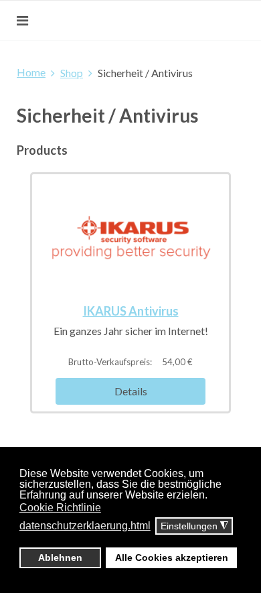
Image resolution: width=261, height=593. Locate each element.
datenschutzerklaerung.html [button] (85, 525)
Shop (71, 72)
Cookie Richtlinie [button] (60, 507)
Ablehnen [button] (60, 557)
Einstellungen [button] (194, 526)
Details (130, 391)
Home (31, 72)
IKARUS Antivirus (131, 311)
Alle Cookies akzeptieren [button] (171, 557)
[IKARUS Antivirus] (130, 236)
